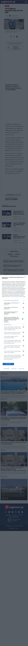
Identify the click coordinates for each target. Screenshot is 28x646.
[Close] (25, 277)
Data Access (14, 368)
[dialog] (14, 323)
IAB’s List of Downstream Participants (15, 296)
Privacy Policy (21, 368)
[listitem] (14, 300)
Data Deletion (6, 368)
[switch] (23, 303)
